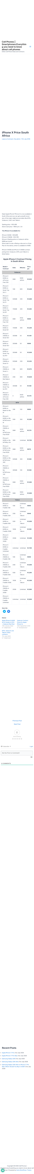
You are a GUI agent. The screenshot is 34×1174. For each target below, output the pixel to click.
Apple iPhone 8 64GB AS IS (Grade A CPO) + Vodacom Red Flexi (8, 622)
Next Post (17, 724)
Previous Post (17, 720)
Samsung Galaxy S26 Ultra (10, 1061)
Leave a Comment (7, 139)
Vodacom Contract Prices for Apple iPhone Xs (22, 622)
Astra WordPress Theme (23, 1170)
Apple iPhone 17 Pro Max (9, 1056)
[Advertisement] (17, 19)
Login (31, 746)
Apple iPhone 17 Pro (8, 1053)
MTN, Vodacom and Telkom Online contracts (8, 632)
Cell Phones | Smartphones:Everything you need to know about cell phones (14, 45)
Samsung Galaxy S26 (8, 1058)
